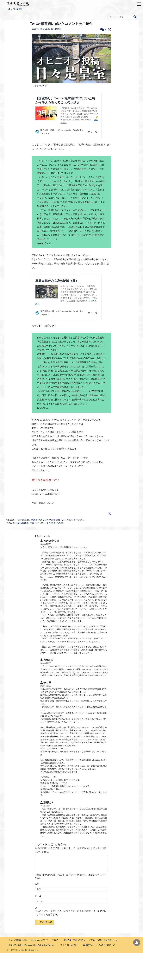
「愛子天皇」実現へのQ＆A (73, 940)
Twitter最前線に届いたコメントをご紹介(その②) (39, 523)
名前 (37, 884)
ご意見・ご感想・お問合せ (100, 940)
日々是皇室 (17, 9)
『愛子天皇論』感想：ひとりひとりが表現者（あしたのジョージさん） (51, 520)
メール (38, 896)
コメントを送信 (44, 922)
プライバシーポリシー (69, 945)
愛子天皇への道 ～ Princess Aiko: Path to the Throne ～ (32, 945)
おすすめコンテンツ (39, 940)
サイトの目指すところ (18, 940)
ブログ (55, 940)
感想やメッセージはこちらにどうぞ (100, 945)
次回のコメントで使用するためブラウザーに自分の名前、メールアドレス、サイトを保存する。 (70, 913)
